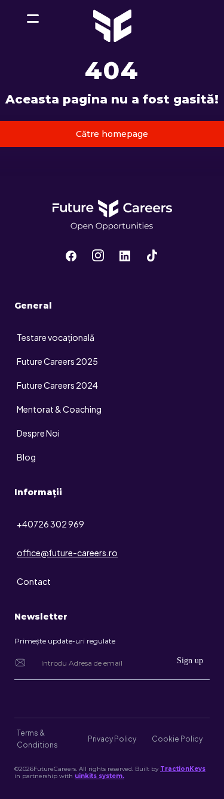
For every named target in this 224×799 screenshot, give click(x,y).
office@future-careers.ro (67, 552)
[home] (32, 30)
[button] (33, 19)
